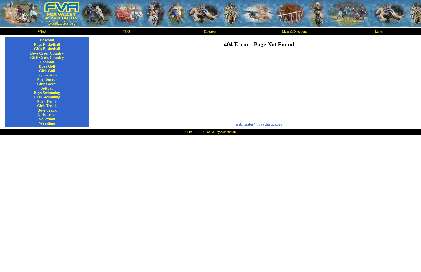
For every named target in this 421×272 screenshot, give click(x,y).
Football (47, 62)
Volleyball (47, 119)
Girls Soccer (47, 84)
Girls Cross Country (47, 58)
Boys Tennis (47, 101)
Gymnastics (47, 75)
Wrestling (47, 123)
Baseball (47, 40)
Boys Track (47, 110)
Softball (47, 88)
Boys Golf (47, 66)
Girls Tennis (47, 106)
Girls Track (47, 115)
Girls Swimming (47, 97)
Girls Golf (47, 71)
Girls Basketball (47, 49)
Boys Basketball (47, 44)
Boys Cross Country (47, 53)
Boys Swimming (47, 93)
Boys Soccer (47, 79)
